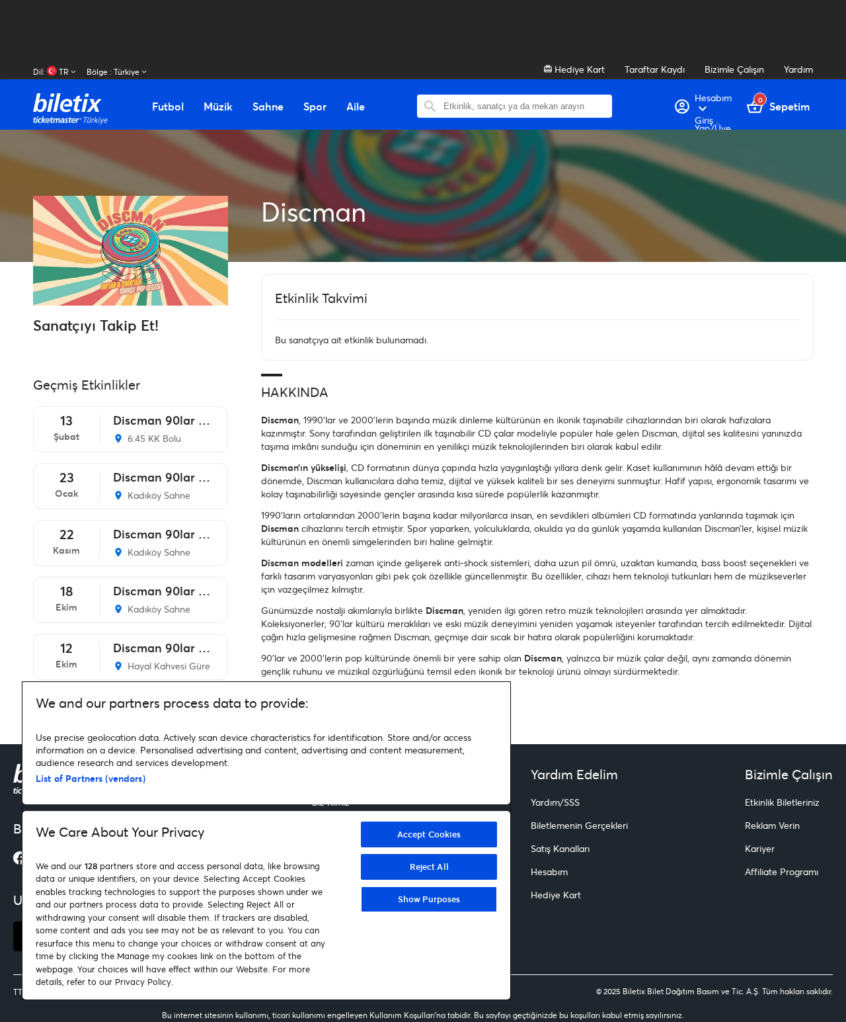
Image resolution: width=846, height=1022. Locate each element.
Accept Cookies (429, 834)
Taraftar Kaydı (655, 69)
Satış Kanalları (560, 848)
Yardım (798, 69)
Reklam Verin (772, 825)
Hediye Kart (578, 69)
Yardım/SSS (555, 802)
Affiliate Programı (781, 871)
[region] (266, 841)
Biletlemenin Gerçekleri (579, 825)
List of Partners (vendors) (90, 778)
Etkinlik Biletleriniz (782, 802)
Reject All (429, 867)
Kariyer (760, 848)
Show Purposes (429, 899)
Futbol (168, 106)
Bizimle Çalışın (734, 69)
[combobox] (524, 106)
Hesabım (549, 871)
